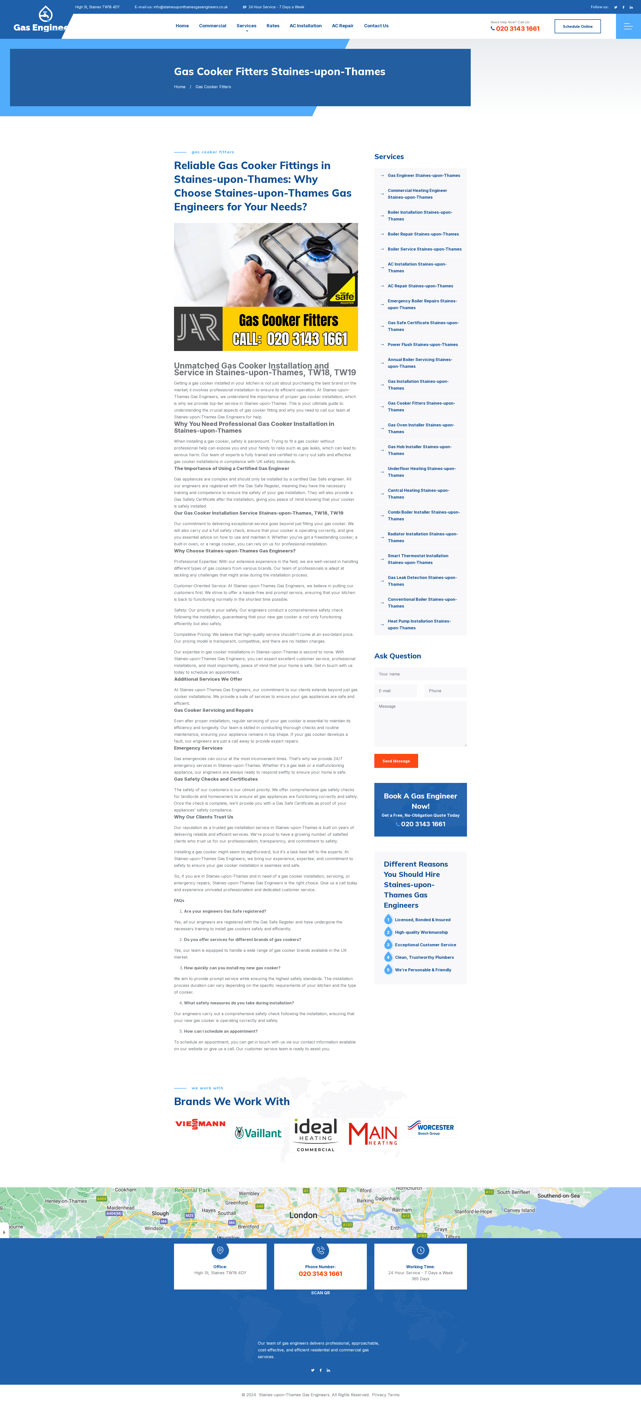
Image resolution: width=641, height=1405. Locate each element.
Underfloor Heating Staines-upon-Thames (422, 472)
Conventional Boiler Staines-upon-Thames (422, 603)
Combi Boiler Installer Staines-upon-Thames (424, 515)
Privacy (379, 1394)
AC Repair (343, 25)
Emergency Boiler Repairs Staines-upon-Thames (422, 304)
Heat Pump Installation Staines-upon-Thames (419, 624)
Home (182, 25)
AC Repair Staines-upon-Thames (420, 285)
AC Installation (306, 25)
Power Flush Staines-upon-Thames (423, 344)
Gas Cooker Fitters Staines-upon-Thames (421, 406)
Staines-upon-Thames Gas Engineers (294, 1394)
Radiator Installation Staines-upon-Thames (423, 537)
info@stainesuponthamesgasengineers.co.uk (191, 7)
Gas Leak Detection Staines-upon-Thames (422, 581)
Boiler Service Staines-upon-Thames (425, 249)
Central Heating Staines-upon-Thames (418, 494)
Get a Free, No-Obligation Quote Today (421, 809)
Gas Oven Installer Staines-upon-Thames (421, 428)
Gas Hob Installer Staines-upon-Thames (420, 450)
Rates (273, 25)
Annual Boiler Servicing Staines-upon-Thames (420, 363)
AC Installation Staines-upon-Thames (417, 267)
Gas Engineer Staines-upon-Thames (424, 175)
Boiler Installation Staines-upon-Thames (420, 215)
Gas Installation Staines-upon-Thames (418, 385)
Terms (394, 1394)
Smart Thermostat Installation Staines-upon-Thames (418, 559)
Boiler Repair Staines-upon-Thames (423, 234)
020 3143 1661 (518, 28)
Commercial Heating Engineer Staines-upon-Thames (417, 194)
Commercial (212, 25)
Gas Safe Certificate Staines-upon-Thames (423, 326)
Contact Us (376, 25)
